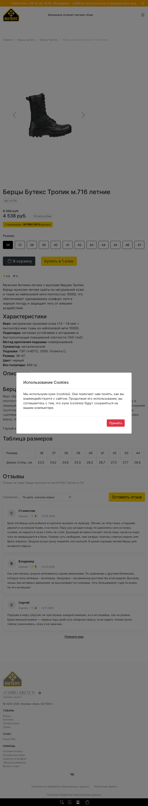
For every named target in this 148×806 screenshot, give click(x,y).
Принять (115, 423)
